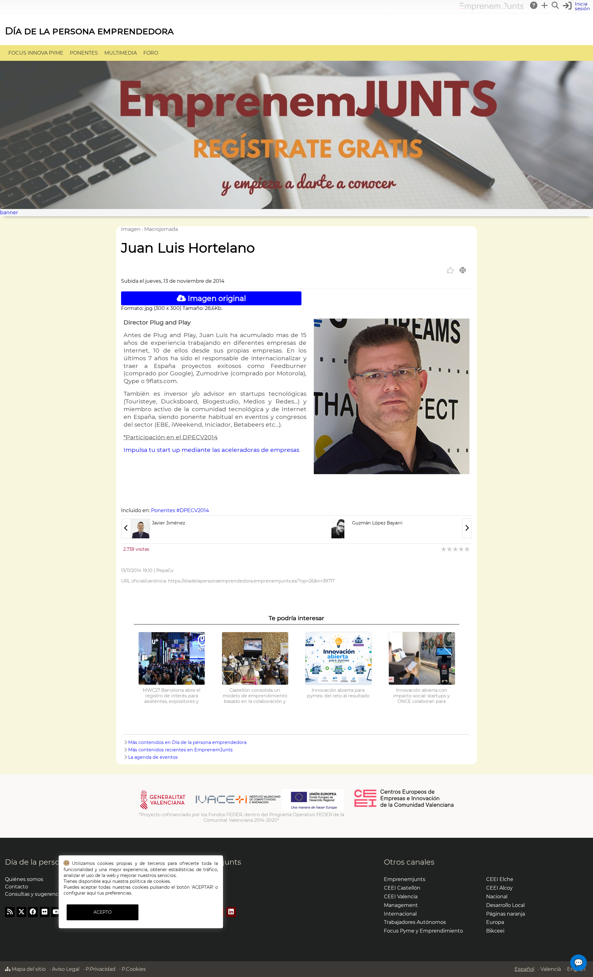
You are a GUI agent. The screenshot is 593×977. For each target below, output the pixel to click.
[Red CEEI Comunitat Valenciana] (404, 806)
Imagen (131, 229)
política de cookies (150, 881)
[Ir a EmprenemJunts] (492, 9)
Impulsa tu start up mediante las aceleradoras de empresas (211, 449)
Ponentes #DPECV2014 (180, 510)
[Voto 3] (456, 549)
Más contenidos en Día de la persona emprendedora (187, 742)
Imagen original (216, 298)
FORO (150, 53)
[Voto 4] (462, 549)
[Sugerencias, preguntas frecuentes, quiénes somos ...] (534, 5)
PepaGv (165, 570)
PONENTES (84, 53)
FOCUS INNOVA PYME (35, 53)
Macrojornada (161, 229)
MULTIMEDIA (120, 53)
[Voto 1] (444, 549)
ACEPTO (102, 912)
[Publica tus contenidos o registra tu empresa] (545, 5)
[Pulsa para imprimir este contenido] (463, 270)
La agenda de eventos (153, 757)
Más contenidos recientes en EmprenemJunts (180, 750)
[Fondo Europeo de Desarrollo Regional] (313, 809)
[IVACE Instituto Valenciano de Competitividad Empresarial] (210, 809)
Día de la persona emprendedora (89, 31)
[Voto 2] (450, 549)
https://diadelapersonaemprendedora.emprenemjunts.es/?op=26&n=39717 (251, 581)
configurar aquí (80, 893)
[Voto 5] (467, 549)
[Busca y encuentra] (555, 5)
